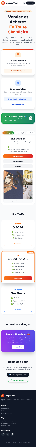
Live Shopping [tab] (8, 133)
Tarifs (2, 411)
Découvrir (18, 166)
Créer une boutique (6, 413)
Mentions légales (5, 425)
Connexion (30, 3)
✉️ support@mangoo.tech (18, 375)
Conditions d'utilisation (7, 421)
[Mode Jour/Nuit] (24, 3)
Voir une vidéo (18, 161)
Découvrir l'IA (18, 347)
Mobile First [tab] (31, 133)
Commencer (18, 244)
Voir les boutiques (18, 104)
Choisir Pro (18, 278)
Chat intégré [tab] (20, 133)
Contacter (18, 310)
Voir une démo (18, 156)
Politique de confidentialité (8, 423)
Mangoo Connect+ (19, 380)
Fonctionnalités (5, 408)
